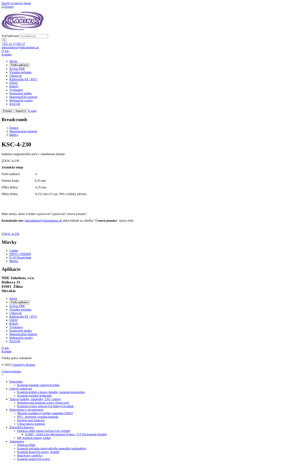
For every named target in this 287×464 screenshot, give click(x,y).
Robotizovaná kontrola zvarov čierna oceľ (43, 402)
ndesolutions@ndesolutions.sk (43, 220)
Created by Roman (23, 364)
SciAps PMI (17, 68)
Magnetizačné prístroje (23, 97)
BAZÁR (14, 104)
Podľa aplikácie (19, 65)
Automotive (16, 441)
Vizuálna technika (20, 72)
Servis (13, 61)
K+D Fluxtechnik (20, 257)
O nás (5, 51)
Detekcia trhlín (26, 445)
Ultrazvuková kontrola (31, 423)
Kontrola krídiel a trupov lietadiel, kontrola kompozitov (51, 392)
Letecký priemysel (20, 388)
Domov (14, 127)
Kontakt (7, 54)
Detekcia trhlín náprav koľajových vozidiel (43, 431)
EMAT (13, 83)
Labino (13, 250)
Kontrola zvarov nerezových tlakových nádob (45, 406)
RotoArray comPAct (30, 455)
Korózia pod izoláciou (31, 420)
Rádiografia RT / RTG (23, 79)
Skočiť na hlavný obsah (16, 3)
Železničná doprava (21, 427)
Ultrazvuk (15, 75)
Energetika (16, 381)
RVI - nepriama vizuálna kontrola (37, 416)
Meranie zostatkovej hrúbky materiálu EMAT (45, 413)
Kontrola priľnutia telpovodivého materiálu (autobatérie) (51, 448)
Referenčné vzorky (21, 100)
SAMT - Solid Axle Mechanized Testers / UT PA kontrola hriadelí (66, 434)
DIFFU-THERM (20, 254)
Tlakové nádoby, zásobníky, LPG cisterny (35, 399)
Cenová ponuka (11, 371)
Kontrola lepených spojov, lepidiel (38, 452)
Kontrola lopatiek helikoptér (34, 395)
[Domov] (8, 6)
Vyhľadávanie (10, 36)
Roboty (14, 86)
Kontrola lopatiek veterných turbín (38, 385)
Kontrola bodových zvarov (33, 459)
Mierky (13, 135)
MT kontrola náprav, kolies (34, 438)
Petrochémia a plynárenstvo (26, 409)
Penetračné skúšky (20, 93)
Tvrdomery (16, 90)
